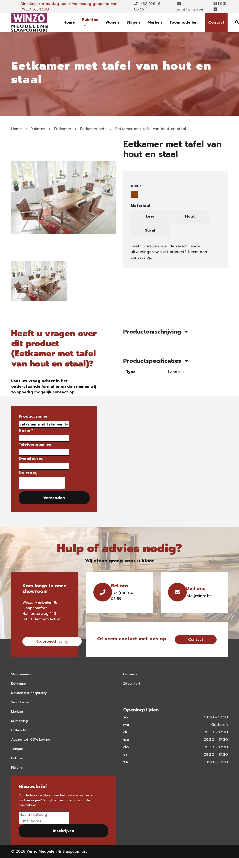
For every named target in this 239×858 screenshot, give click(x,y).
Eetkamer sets (93, 129)
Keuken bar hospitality (29, 692)
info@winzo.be (190, 9)
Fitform (17, 767)
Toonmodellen (183, 22)
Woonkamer (20, 702)
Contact (216, 22)
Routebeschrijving (52, 641)
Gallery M (18, 730)
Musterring (19, 720)
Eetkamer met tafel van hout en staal (150, 129)
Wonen (112, 22)
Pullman (17, 758)
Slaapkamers (21, 674)
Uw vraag (28, 472)
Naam (26, 430)
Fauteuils (130, 674)
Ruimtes (90, 19)
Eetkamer (62, 129)
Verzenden (54, 498)
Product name (33, 416)
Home (69, 22)
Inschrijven (63, 831)
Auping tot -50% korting (30, 739)
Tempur (17, 748)
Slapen (133, 22)
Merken (155, 22)
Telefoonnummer (35, 444)
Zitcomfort (131, 683)
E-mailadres (31, 458)
